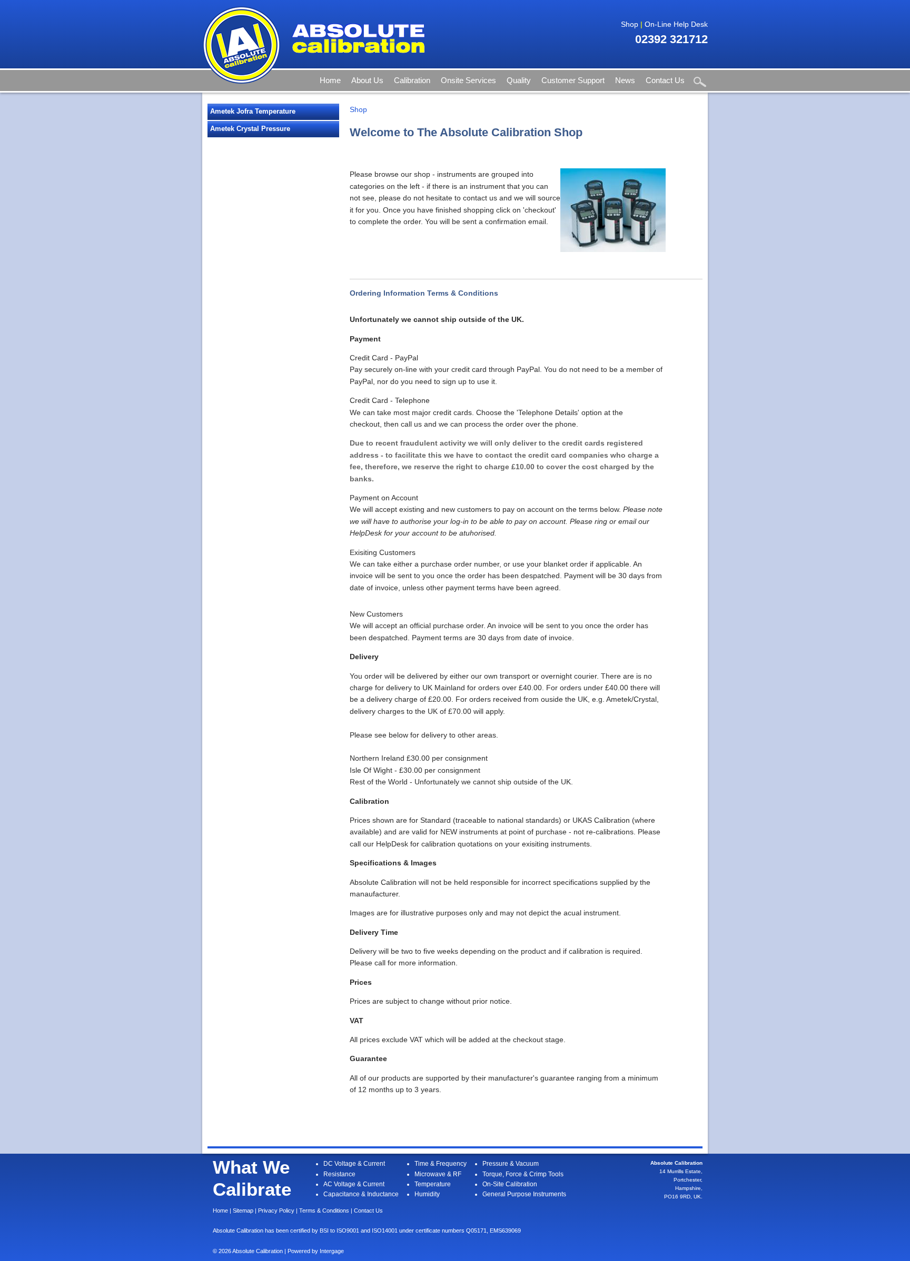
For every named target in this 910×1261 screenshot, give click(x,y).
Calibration (412, 80)
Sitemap (243, 1210)
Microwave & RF (437, 1174)
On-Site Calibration (509, 1184)
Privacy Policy (276, 1210)
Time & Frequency (440, 1163)
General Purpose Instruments (524, 1194)
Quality (519, 80)
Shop (629, 24)
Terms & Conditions (324, 1210)
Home (330, 80)
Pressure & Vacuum (510, 1163)
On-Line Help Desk (676, 24)
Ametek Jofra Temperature (252, 111)
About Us (367, 80)
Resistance (339, 1174)
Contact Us (665, 80)
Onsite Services (468, 80)
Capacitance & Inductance (361, 1194)
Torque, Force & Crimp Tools (522, 1174)
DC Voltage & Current (354, 1163)
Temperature (432, 1184)
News (625, 80)
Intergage (332, 1251)
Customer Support (573, 80)
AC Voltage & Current (353, 1184)
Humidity (427, 1194)
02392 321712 (671, 39)
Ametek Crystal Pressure (250, 129)
